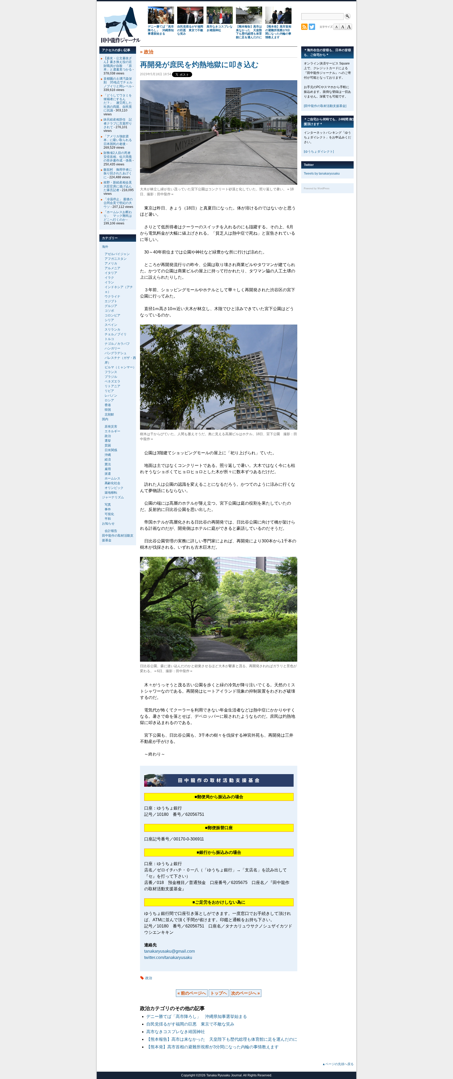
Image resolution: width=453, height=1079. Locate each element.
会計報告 (111, 531)
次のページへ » (245, 993)
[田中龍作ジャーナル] (121, 42)
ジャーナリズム (113, 497)
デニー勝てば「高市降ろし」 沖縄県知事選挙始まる (161, 30)
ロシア (109, 400)
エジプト (111, 301)
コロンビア (112, 315)
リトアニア (112, 386)
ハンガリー (112, 348)
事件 (108, 509)
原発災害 (111, 426)
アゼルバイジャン (117, 254)
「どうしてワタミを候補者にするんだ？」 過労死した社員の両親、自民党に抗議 (118, 103)
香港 (108, 405)
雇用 (108, 469)
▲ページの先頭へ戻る (338, 1064)
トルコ (109, 339)
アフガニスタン (116, 259)
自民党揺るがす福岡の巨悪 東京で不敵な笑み (190, 30)
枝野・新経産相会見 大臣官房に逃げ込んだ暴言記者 (119, 186)
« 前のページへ (191, 993)
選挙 (108, 441)
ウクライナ (112, 296)
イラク (109, 277)
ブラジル (111, 377)
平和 (108, 519)
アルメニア (112, 268)
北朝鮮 (109, 414)
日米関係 (111, 450)
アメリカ (111, 263)
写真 (108, 504)
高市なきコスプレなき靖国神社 (220, 28)
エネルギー (112, 431)
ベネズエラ (112, 381)
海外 (105, 247)
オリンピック (114, 488)
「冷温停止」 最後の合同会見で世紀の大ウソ (118, 203)
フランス (111, 372)
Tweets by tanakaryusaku (322, 173)
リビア (109, 391)
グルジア (111, 306)
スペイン (111, 325)
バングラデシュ (116, 353)
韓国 (108, 410)
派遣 (108, 474)
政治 (148, 52)
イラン (109, 282)
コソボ (109, 310)
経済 (108, 459)
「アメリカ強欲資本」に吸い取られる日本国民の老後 (118, 140)
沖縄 (108, 455)
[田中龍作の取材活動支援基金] (325, 106)
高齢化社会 (112, 483)
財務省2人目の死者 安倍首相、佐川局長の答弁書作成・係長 (119, 156)
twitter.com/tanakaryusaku (168, 957)
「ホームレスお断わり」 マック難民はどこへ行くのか (118, 216)
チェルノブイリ (116, 334)
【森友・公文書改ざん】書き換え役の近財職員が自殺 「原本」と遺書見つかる (118, 63)
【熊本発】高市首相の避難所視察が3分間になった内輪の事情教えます (278, 32)
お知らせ (108, 523)
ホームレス (112, 478)
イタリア (111, 273)
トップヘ (218, 993)
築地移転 (111, 492)
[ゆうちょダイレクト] (319, 151)
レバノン (111, 395)
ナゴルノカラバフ (117, 344)
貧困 (108, 445)
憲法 (108, 464)
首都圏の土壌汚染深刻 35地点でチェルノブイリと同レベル (118, 82)
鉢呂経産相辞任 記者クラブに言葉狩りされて (118, 123)
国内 (105, 419)
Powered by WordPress (317, 188)
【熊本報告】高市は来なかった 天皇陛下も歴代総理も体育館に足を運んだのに (249, 32)
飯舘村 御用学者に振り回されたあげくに (118, 173)
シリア (109, 320)
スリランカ (112, 329)
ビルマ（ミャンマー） (120, 367)
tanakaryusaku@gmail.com (169, 951)
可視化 (109, 514)
